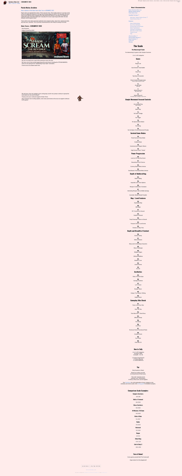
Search (14, 3)
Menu (10, 3)
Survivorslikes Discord (134, 37)
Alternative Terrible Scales (136, 30)
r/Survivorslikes (132, 36)
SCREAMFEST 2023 (50, 10)
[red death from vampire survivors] (5, 2)
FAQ (131, 33)
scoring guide (140, 383)
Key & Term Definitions (135, 24)
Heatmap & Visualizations (136, 29)
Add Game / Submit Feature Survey (138, 17)
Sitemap (131, 41)
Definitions (128, 382)
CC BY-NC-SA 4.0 (104, 472)
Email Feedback (132, 39)
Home (18, 3)
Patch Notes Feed (133, 12)
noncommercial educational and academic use (91, 472)
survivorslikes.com (91, 469)
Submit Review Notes (135, 18)
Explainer (131, 21)
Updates (27, 10)
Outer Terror (41, 10)
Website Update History (134, 11)
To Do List (131, 40)
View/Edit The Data (133, 15)
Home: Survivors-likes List (135, 10)
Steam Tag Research (135, 27)
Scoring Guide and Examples (136, 26)
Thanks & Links (133, 32)
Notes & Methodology (135, 23)
